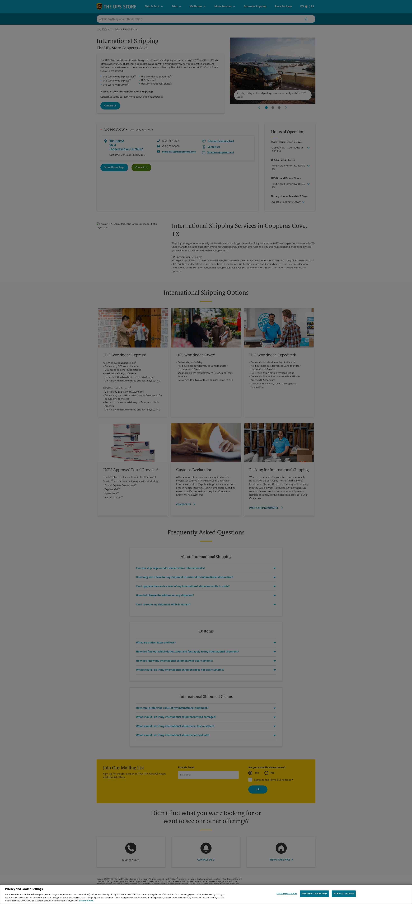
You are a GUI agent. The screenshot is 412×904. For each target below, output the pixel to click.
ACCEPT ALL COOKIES (343, 894)
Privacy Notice (86, 901)
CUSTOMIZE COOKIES (287, 894)
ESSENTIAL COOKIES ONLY (314, 894)
